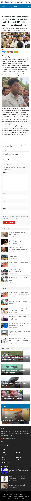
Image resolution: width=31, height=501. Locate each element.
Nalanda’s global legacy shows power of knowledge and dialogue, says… (13, 372)
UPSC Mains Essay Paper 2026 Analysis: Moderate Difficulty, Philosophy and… (19, 324)
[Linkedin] (10, 52)
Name (4, 193)
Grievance (27, 496)
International (4, 455)
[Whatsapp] (15, 52)
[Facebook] (3, 52)
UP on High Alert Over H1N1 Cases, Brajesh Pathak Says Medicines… (14, 421)
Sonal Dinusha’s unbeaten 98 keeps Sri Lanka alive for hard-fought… (15, 359)
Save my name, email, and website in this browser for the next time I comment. (16, 217)
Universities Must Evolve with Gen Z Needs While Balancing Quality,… (18, 309)
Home (2, 12)
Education (18, 455)
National (12, 409)
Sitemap (23, 498)
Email (4, 201)
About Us (4, 496)
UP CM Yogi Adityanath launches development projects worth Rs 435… (18, 248)
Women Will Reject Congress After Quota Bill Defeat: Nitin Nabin (14, 145)
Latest (6, 12)
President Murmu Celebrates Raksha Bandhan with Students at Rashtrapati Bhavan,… (18, 278)
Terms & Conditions (18, 496)
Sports (17, 459)
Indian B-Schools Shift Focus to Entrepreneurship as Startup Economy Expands (18, 340)
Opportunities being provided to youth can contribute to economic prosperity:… (19, 263)
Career (3, 457)
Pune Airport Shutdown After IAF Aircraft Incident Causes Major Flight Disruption (13, 153)
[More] (17, 52)
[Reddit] (8, 52)
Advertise (10, 496)
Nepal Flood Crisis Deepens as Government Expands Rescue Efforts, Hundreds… (14, 398)
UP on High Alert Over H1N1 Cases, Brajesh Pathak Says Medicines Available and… (18, 484)
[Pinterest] (12, 52)
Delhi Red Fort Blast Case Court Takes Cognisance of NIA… (18, 255)
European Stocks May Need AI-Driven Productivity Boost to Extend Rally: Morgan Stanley (18, 470)
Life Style (3, 459)
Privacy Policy (10, 498)
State (18, 409)
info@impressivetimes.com (9, 438)
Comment (5, 172)
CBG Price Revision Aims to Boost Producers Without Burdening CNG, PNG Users (19, 477)
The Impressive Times (9, 50)
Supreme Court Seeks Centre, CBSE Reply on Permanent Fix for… (19, 332)
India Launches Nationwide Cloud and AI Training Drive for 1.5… (19, 317)
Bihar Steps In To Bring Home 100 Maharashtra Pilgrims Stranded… (17, 241)
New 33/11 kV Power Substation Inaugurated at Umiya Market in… (17, 270)
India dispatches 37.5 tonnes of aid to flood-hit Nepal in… (15, 385)
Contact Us (17, 498)
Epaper (16, 6)
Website (4, 208)
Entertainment (5, 462)
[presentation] (27, 406)
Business (18, 457)
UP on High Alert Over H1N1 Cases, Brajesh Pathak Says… (17, 233)
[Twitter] (5, 52)
